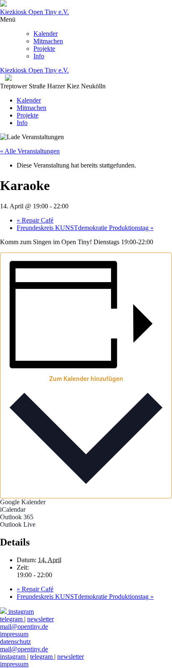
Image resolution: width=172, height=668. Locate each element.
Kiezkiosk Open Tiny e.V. (34, 11)
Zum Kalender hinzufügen (86, 378)
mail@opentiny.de (24, 626)
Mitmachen (48, 41)
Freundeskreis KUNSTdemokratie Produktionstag (85, 227)
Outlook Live (17, 524)
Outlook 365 (16, 516)
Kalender (45, 33)
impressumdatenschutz (15, 637)
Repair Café (35, 220)
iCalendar (12, 509)
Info (38, 56)
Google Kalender (23, 501)
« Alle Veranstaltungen (30, 151)
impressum (14, 664)
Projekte (44, 48)
